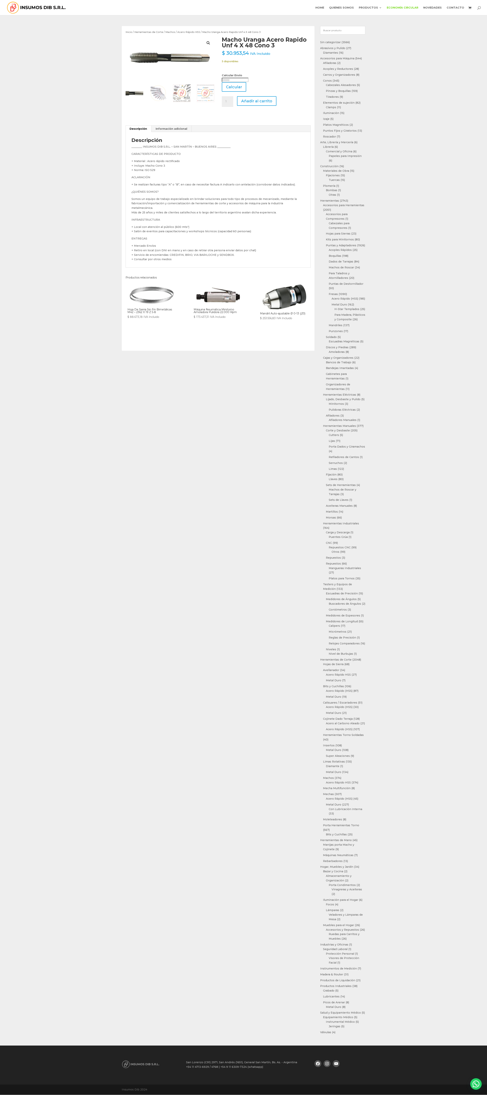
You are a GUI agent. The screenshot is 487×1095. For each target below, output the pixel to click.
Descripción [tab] (138, 128)
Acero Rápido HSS (188, 32)
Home (319, 7)
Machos (170, 32)
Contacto (455, 7)
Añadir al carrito (256, 101)
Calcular (234, 87)
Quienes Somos (341, 7)
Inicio (129, 32)
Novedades (432, 7)
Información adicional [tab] (171, 128)
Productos (368, 7)
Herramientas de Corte (148, 32)
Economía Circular (402, 7)
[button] (208, 43)
